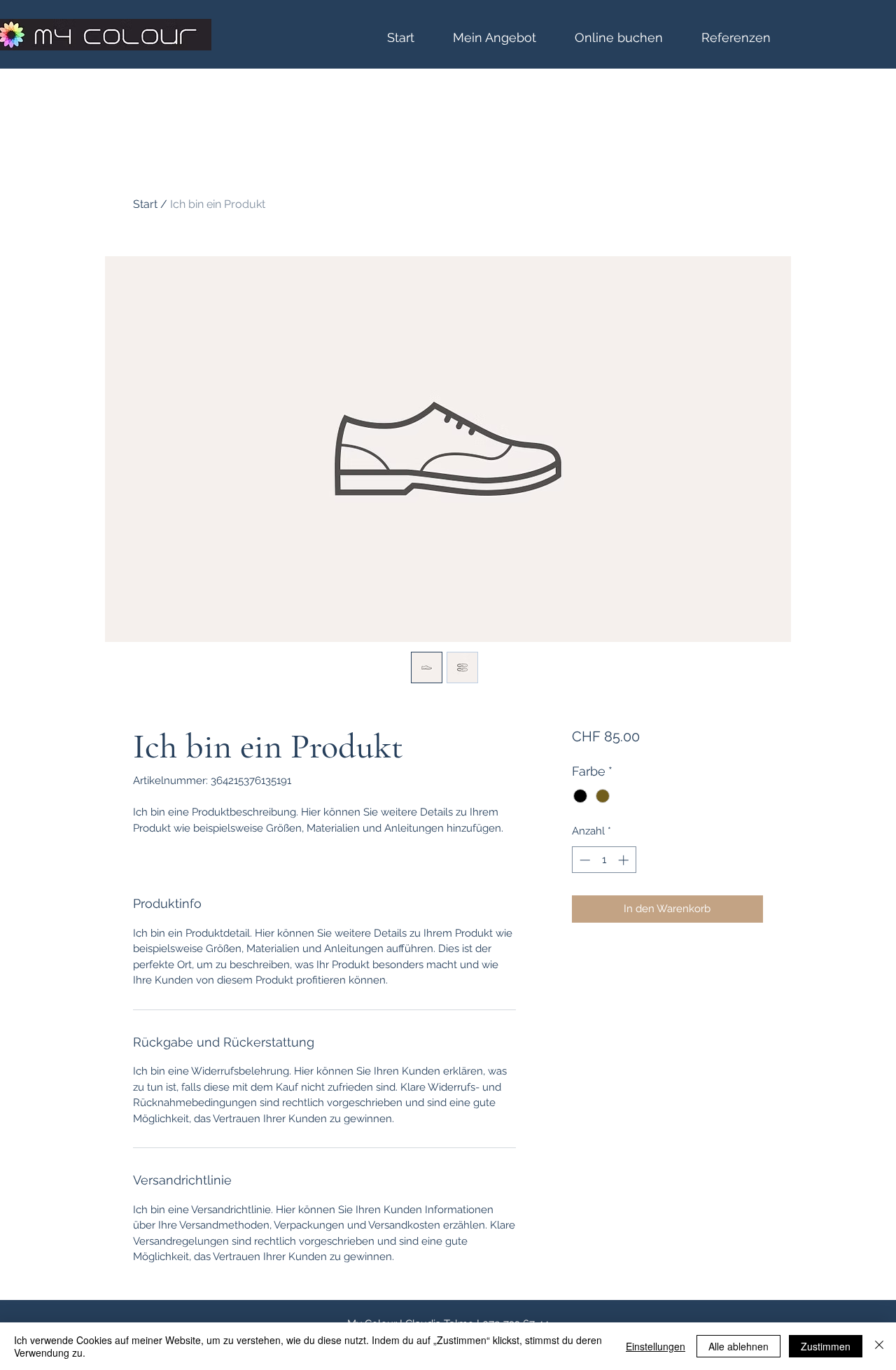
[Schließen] (879, 1346)
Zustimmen (825, 1346)
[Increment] (624, 860)
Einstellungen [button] (655, 1346)
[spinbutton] (603, 860)
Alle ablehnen (738, 1346)
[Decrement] (583, 860)
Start (145, 204)
